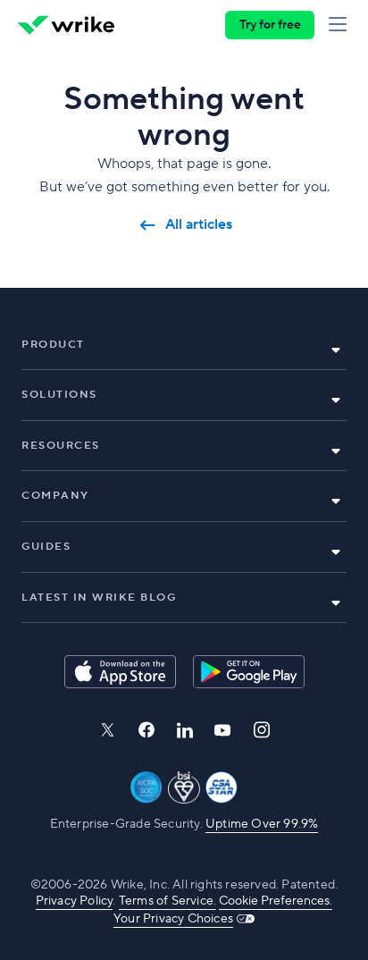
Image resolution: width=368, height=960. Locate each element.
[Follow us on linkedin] (185, 730)
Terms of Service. (167, 901)
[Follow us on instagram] (262, 729)
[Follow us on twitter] (107, 729)
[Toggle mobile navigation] (341, 25)
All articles (198, 224)
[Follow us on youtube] (222, 730)
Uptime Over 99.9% (261, 824)
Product (53, 344)
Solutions (59, 394)
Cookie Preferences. (275, 901)
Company (55, 495)
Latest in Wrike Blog (98, 597)
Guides (46, 546)
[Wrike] (66, 25)
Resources (60, 445)
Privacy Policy (74, 901)
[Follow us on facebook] (146, 729)
